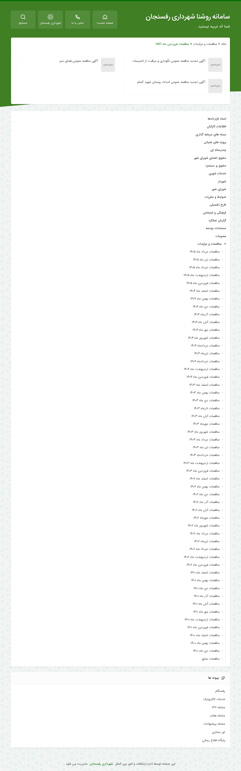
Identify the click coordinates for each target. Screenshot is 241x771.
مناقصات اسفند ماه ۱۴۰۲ (205, 478)
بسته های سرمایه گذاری (211, 134)
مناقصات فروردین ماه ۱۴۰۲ (203, 564)
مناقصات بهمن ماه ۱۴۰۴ (205, 298)
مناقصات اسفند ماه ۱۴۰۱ (205, 572)
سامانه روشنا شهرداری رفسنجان (188, 16)
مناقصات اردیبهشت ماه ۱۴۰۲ (202, 557)
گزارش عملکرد (217, 220)
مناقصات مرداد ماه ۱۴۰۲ (205, 533)
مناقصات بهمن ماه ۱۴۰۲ (205, 486)
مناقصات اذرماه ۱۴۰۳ (207, 408)
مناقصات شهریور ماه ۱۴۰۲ (204, 525)
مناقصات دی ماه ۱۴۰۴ (206, 306)
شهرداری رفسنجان (101, 763)
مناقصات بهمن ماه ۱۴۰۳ (205, 392)
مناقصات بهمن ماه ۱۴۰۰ (205, 643)
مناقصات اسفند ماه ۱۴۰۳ (204, 384)
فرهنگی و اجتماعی (214, 212)
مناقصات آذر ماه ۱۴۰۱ (207, 596)
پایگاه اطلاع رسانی (213, 740)
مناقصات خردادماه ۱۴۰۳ (205, 455)
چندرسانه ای (218, 150)
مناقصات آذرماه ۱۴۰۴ (207, 314)
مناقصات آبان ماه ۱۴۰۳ (205, 416)
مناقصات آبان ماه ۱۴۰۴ (206, 322)
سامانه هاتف (217, 715)
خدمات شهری (217, 173)
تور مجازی (218, 732)
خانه (223, 44)
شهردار (222, 181)
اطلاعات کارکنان (216, 126)
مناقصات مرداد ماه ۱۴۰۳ (204, 439)
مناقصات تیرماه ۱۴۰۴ (207, 353)
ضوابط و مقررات (215, 197)
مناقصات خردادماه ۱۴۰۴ (205, 361)
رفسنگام (220, 691)
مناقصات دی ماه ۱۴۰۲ (206, 494)
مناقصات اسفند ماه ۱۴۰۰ (205, 635)
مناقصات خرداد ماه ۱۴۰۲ (204, 549)
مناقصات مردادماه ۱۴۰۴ (205, 345)
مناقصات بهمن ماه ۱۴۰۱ (205, 580)
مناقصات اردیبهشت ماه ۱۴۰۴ (202, 369)
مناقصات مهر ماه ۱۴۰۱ (206, 611)
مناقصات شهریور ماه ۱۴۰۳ (203, 431)
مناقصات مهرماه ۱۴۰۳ (206, 423)
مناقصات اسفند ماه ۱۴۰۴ (205, 290)
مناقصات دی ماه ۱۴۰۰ (206, 650)
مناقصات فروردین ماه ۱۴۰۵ (203, 283)
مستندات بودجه (216, 228)
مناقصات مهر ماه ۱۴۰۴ (206, 329)
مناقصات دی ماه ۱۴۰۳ (206, 400)
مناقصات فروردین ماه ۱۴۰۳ (203, 470)
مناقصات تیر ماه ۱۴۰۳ (206, 447)
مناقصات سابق (211, 658)
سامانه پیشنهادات (214, 724)
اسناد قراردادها (217, 118)
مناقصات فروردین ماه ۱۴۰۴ (203, 376)
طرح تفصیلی (218, 204)
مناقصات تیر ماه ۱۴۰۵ (206, 259)
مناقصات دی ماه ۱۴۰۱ (206, 588)
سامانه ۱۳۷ (218, 707)
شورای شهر (219, 189)
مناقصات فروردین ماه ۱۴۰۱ (203, 627)
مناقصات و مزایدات (205, 44)
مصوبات (221, 236)
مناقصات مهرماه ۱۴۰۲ (206, 517)
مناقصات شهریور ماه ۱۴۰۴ (204, 337)
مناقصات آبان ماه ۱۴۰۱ (206, 603)
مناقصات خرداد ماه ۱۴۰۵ (204, 267)
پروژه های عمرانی (215, 142)
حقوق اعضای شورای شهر (210, 158)
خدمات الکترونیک (214, 699)
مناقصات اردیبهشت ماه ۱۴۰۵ (202, 275)
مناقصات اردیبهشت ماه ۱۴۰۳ (201, 463)
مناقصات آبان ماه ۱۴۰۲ (206, 510)
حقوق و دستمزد (215, 165)
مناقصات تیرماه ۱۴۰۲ (207, 541)
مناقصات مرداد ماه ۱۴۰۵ (205, 251)
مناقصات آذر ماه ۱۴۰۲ (206, 502)
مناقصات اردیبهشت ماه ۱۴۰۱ (202, 619)
